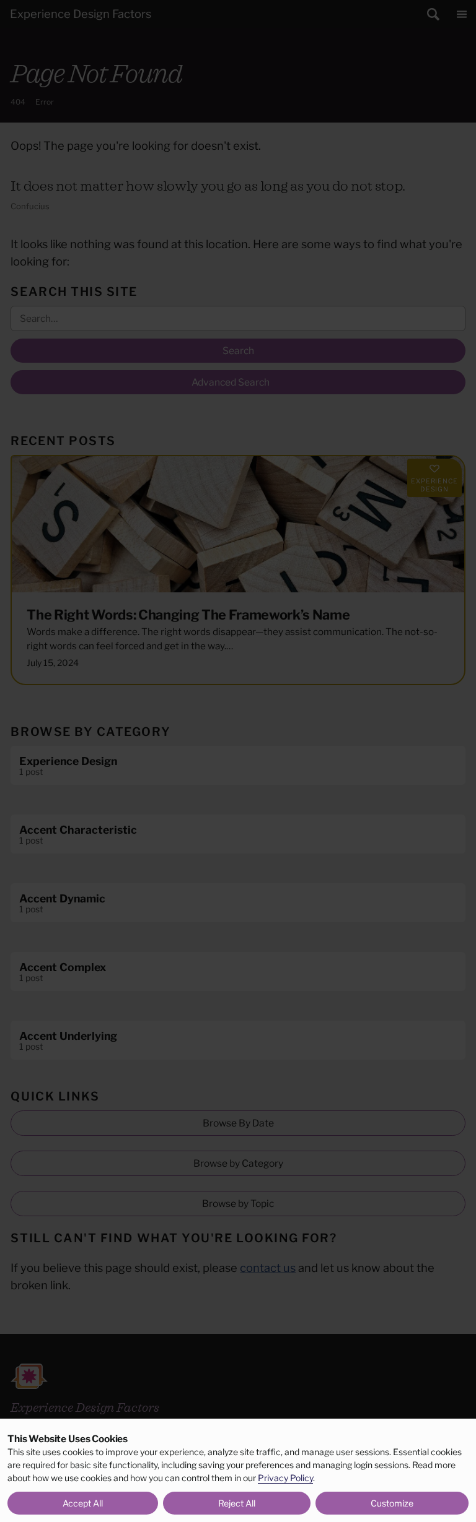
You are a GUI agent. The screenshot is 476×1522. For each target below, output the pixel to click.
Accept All (83, 1503)
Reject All (236, 1503)
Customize (392, 1503)
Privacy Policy (285, 1477)
